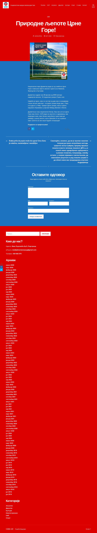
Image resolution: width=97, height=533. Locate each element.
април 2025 (10, 294)
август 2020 (10, 431)
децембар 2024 (11, 304)
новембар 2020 (11, 423)
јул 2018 (9, 492)
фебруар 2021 (11, 416)
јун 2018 (9, 494)
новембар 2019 (11, 453)
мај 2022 (9, 380)
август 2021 (10, 401)
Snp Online (39, 36)
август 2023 (10, 343)
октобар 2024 (11, 309)
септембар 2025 (11, 282)
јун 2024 (9, 319)
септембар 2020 (11, 428)
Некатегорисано (12, 513)
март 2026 (9, 267)
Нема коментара (60, 36)
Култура (67, 5)
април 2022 (10, 382)
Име (29, 200)
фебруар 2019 (11, 475)
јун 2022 (9, 377)
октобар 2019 (11, 455)
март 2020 (9, 443)
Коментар (31, 186)
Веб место (30, 207)
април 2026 (10, 265)
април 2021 (10, 411)
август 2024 (10, 314)
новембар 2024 (11, 306)
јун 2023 (9, 348)
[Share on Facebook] (29, 128)
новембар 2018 (11, 482)
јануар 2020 (10, 448)
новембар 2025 (11, 277)
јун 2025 (9, 289)
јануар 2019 (10, 477)
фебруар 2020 (11, 445)
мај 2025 (9, 292)
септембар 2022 (11, 370)
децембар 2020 (11, 421)
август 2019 (10, 460)
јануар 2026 (10, 272)
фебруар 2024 (11, 328)
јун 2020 (9, 436)
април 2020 (10, 440)
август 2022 (10, 372)
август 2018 (10, 489)
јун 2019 (9, 465)
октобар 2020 (11, 426)
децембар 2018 (11, 479)
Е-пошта (51, 200)
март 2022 (9, 384)
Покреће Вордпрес (20, 529)
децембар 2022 (11, 362)
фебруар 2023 (11, 358)
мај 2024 (9, 321)
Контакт (85, 5)
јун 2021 (9, 406)
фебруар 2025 (11, 299)
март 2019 (9, 472)
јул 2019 (9, 462)
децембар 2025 (11, 275)
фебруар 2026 (11, 270)
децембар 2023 (11, 333)
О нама (79, 5)
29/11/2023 (48, 36)
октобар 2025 (11, 280)
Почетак (43, 5)
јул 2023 (9, 345)
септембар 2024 (11, 311)
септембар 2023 (11, 341)
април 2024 (10, 323)
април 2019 (10, 470)
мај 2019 (9, 467)
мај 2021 (9, 409)
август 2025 (10, 284)
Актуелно (54, 5)
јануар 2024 (10, 331)
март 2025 (9, 297)
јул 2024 (9, 316)
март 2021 (9, 414)
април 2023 (10, 353)
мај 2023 (9, 350)
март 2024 (9, 326)
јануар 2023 (10, 360)
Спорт (73, 5)
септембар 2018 (11, 487)
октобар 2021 (11, 397)
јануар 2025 (10, 302)
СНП (48, 5)
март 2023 (9, 355)
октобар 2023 (11, 338)
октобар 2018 (11, 484)
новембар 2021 (11, 394)
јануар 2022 (10, 389)
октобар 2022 (11, 367)
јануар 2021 (10, 419)
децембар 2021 (11, 392)
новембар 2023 (11, 336)
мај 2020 (9, 438)
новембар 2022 (11, 365)
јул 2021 (9, 404)
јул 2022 (9, 375)
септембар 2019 (11, 458)
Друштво (60, 5)
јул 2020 (9, 433)
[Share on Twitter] (32, 128)
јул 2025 (9, 287)
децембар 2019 (11, 450)
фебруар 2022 (11, 387)
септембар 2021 (11, 399)
